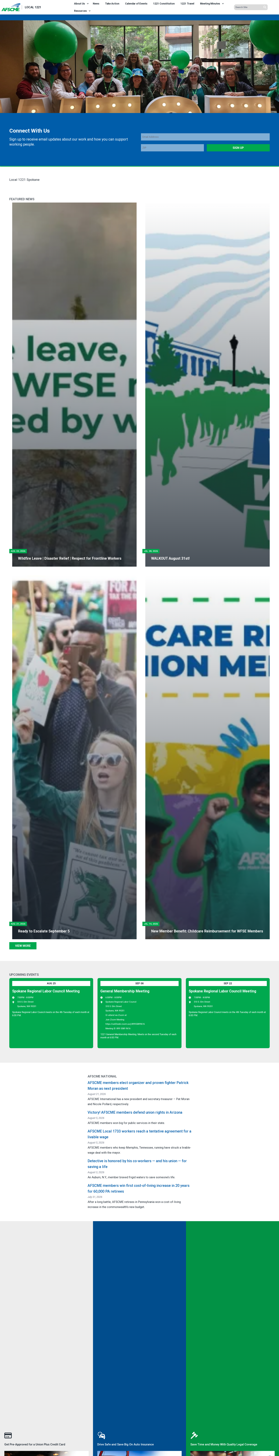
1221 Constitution (164, 3)
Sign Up (238, 148)
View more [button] (23, 945)
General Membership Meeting (124, 991)
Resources (80, 10)
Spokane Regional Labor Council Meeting (46, 991)
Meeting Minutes (210, 3)
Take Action (112, 3)
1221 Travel (187, 3)
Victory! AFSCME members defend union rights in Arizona (135, 1112)
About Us (79, 3)
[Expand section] (87, 3)
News (96, 3)
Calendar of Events (136, 3)
